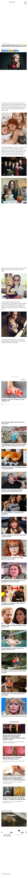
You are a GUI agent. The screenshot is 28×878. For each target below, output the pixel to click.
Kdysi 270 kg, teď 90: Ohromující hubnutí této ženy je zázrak (12, 758)
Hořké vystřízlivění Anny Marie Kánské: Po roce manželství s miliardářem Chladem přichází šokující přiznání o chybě (14, 737)
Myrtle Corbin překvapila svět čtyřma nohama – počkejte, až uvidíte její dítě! (14, 798)
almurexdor (12, 2)
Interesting (15, 48)
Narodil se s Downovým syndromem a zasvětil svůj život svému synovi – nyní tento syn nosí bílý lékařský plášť (14, 778)
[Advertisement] (14, 24)
